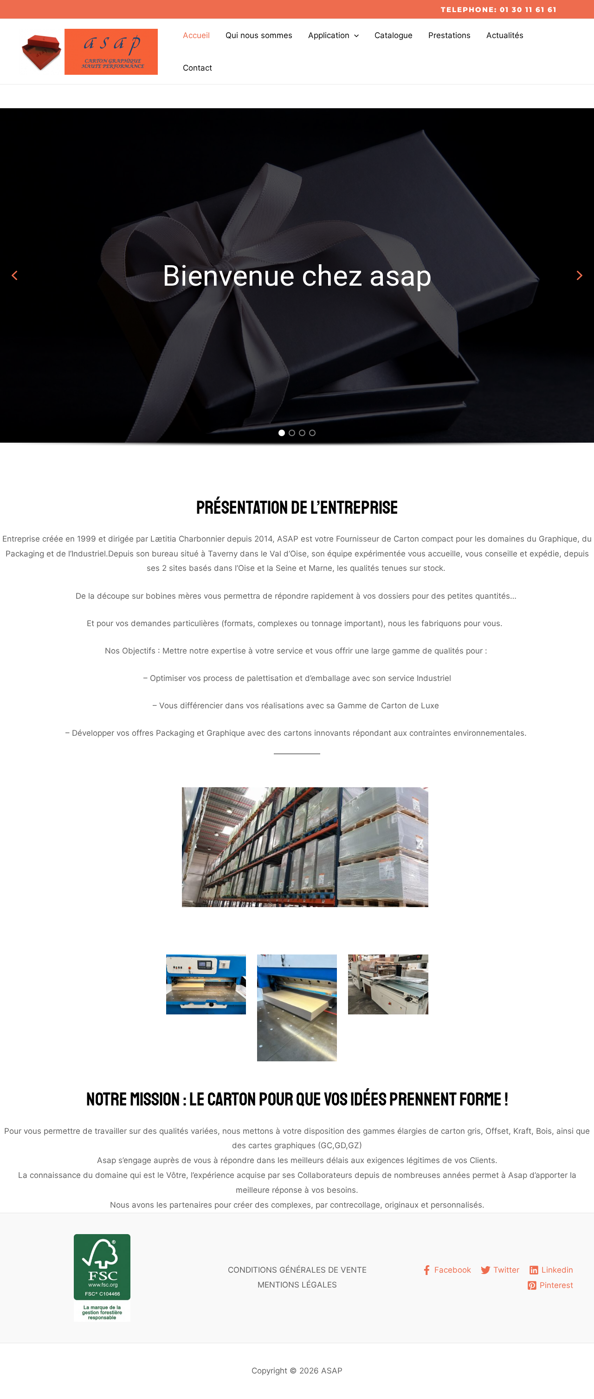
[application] (354, 35)
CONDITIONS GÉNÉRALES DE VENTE (297, 1270)
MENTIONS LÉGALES (297, 1284)
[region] (297, 288)
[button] (14, 275)
